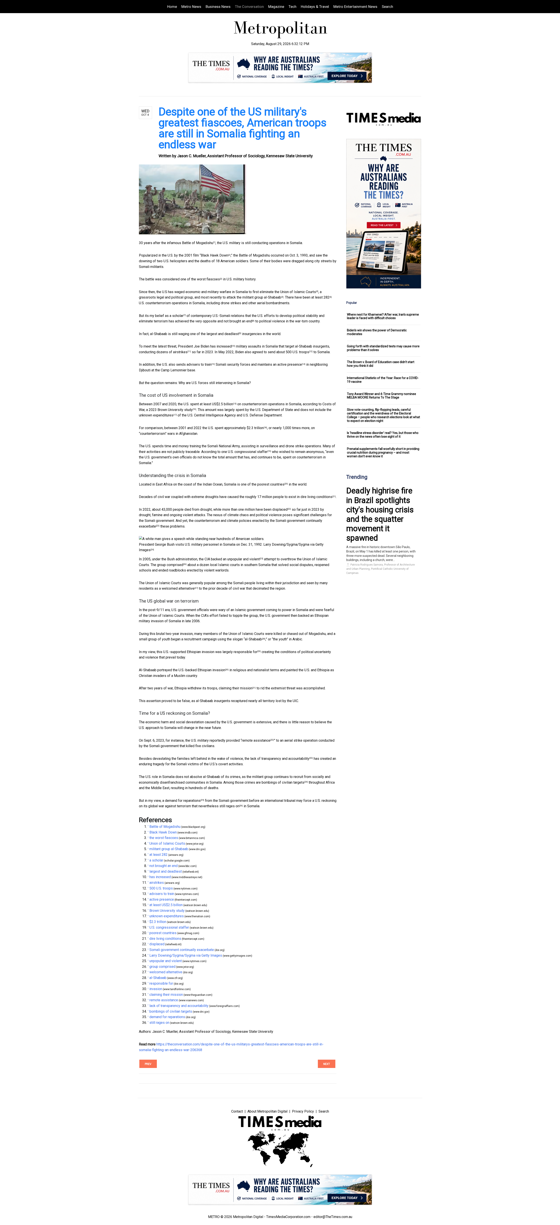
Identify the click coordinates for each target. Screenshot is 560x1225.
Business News (218, 6)
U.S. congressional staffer (248, 452)
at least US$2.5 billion (216, 404)
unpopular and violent (243, 559)
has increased (221, 346)
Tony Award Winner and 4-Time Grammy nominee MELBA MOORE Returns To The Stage (381, 395)
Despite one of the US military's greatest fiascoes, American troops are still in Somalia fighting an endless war (242, 128)
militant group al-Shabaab (261, 297)
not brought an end (238, 321)
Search (387, 6)
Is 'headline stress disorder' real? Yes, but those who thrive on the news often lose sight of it (382, 434)
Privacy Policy (303, 1111)
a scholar (176, 316)
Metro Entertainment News (355, 6)
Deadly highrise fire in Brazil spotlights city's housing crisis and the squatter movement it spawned (380, 514)
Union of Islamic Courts (298, 292)
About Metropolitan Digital (267, 1111)
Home (172, 6)
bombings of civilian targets (283, 782)
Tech (292, 6)
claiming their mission (235, 688)
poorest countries (270, 484)
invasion (218, 670)
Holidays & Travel (315, 6)
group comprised (170, 565)
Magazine (276, 6)
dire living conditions (316, 497)
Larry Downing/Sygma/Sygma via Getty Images (185, 955)
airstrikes (180, 352)
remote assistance (256, 740)
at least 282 (320, 297)
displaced (279, 509)
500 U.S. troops (297, 352)
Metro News (191, 6)
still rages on (229, 806)
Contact (237, 1111)
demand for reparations (183, 801)
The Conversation (249, 6)
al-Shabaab (253, 639)
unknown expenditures (156, 415)
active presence (289, 364)
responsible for (245, 652)
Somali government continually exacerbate (181, 950)
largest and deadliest (222, 334)
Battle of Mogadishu (197, 243)
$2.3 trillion (255, 428)
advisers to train (199, 364)
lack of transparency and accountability (279, 759)
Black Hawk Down (214, 255)
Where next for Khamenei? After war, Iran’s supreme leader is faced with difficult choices (383, 316)
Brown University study (175, 410)
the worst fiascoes (205, 279)
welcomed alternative (178, 588)
